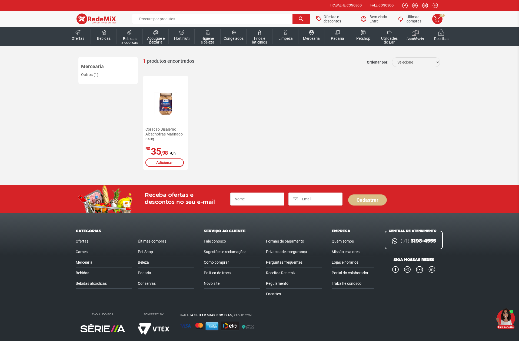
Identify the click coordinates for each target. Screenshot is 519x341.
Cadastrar (367, 200)
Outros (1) (89, 74)
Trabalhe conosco (346, 5)
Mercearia (92, 66)
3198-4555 (418, 241)
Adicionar (164, 162)
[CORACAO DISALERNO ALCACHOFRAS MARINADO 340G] (165, 104)
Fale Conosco (382, 5)
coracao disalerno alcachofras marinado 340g (164, 134)
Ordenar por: (377, 62)
